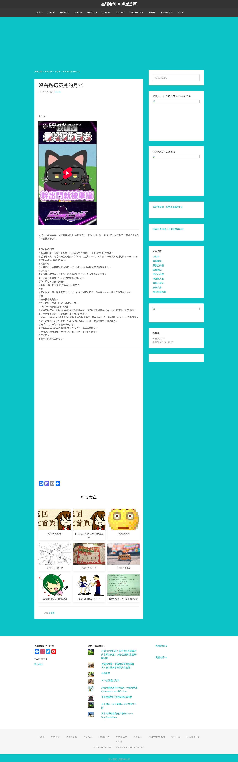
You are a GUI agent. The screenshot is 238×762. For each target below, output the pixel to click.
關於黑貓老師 (159, 292)
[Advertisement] (119, 36)
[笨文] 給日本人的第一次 (89, 599)
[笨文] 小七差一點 (89, 568)
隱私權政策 (124, 759)
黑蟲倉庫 (157, 287)
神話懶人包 (158, 278)
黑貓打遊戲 (158, 265)
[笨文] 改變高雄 (124, 568)
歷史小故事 (158, 274)
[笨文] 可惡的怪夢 (55, 568)
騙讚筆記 (157, 269)
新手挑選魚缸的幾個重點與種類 (116, 697)
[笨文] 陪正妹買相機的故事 (54, 599)
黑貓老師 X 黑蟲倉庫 (119, 4)
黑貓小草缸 (158, 283)
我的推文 (38, 664)
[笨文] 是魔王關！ (55, 533)
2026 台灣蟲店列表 (110, 680)
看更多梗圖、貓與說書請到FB (167, 207)
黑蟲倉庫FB (161, 646)
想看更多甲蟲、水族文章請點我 (168, 229)
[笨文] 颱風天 (123, 533)
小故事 (51, 612)
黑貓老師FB (161, 657)
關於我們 (112, 759)
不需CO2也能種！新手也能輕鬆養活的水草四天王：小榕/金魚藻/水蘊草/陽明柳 (119, 655)
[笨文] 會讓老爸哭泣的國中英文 (123, 599)
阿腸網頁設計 (232, 755)
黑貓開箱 (157, 261)
